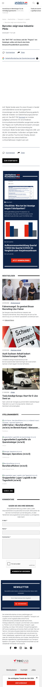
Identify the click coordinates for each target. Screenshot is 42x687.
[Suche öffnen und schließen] (33, 3)
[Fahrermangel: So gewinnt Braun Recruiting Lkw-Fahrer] (21, 289)
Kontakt (24, 670)
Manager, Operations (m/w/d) (16, 454)
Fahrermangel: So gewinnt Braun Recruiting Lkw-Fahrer (18, 307)
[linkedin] (26, 648)
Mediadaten (11, 670)
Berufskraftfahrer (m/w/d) (14, 466)
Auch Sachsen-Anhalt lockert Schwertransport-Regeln (16, 355)
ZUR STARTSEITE (10, 161)
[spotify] (31, 648)
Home (4, 19)
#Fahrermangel (15, 303)
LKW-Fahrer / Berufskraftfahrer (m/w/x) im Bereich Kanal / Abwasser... (20, 426)
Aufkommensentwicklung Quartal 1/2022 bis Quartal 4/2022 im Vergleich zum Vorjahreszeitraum (20, 248)
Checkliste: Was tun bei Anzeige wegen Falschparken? (19, 207)
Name (4, 529)
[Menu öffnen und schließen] (3, 3)
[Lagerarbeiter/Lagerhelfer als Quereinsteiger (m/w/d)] (19, 437)
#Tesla (13, 392)
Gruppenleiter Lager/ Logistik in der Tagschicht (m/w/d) (19, 479)
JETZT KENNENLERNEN (21, 260)
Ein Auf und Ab (8, 254)
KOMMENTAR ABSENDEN (21, 571)
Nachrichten (11, 19)
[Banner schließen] (36, 677)
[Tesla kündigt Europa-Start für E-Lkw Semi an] (21, 379)
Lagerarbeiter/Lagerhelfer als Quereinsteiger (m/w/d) (16, 440)
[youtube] (15, 648)
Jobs (33, 670)
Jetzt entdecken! (21, 683)
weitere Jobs (8, 491)
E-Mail (4, 520)
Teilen (23, 52)
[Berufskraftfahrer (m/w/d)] (11, 463)
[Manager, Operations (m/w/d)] (12, 451)
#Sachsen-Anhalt (16, 350)
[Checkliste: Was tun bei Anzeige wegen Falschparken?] (20, 190)
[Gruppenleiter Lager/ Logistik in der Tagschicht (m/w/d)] (19, 475)
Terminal (22, 117)
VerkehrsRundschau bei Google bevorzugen (20, 58)
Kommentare (10, 52)
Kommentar (6, 537)
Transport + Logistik (23, 19)
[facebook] (10, 648)
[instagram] (21, 648)
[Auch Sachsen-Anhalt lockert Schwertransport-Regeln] (21, 337)
